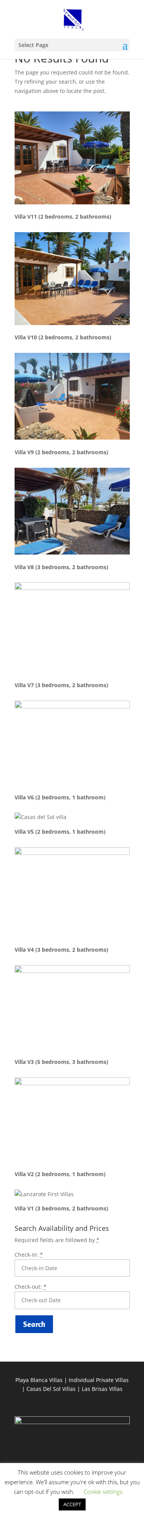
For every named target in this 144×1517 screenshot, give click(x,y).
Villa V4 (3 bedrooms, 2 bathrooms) (61, 949)
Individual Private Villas (99, 1380)
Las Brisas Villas (102, 1388)
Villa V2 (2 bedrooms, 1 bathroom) (60, 1174)
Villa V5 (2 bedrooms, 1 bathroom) (60, 831)
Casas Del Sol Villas (51, 1388)
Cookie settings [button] (103, 1491)
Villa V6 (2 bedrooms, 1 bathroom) (60, 797)
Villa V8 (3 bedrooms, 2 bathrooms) (61, 567)
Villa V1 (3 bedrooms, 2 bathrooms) (61, 1208)
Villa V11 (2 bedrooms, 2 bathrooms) (63, 216)
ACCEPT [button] (72, 1504)
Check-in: (29, 1254)
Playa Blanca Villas (39, 1380)
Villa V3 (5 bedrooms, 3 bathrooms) (61, 1061)
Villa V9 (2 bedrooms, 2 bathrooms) (61, 452)
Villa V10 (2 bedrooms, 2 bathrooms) (63, 337)
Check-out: (30, 1286)
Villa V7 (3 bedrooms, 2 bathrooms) (61, 685)
